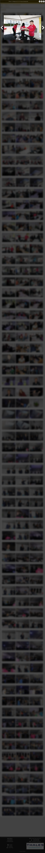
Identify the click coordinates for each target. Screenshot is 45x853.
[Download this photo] (40, 1)
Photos (10, 1)
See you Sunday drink (24, 1)
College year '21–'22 (15, 1)
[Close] (44, 1)
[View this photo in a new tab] (42, 1)
